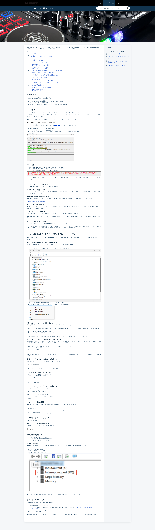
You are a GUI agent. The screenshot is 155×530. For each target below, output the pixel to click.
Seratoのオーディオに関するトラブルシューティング (118, 66)
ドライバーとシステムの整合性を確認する (39, 77)
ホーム (100, 3)
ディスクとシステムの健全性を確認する (41, 87)
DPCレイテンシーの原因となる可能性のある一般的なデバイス (47, 75)
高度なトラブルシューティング (36, 85)
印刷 (109, 47)
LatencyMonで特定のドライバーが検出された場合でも (45, 82)
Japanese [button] (125, 3)
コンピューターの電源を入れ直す (40, 62)
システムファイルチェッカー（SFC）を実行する (43, 80)
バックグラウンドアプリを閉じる (40, 67)
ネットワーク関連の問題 (35, 84)
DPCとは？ (32, 55)
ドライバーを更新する (37, 79)
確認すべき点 (35, 59)
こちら (61, 514)
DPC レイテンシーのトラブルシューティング (118, 57)
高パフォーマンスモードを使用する (40, 68)
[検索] (127, 8)
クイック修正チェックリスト (36, 60)
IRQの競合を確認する (37, 90)
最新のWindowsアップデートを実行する (41, 64)
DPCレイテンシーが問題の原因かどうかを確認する (41, 56)
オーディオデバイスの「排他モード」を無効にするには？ (118, 61)
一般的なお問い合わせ (48, 8)
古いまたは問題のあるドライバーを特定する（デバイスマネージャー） (46, 70)
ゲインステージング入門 (114, 54)
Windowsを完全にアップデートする (40, 65)
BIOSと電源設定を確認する (38, 89)
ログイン (119, 3)
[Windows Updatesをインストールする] (36, 201)
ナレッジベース (109, 3)
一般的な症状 (32, 54)
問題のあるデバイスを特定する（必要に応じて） (43, 74)
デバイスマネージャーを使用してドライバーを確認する (45, 72)
